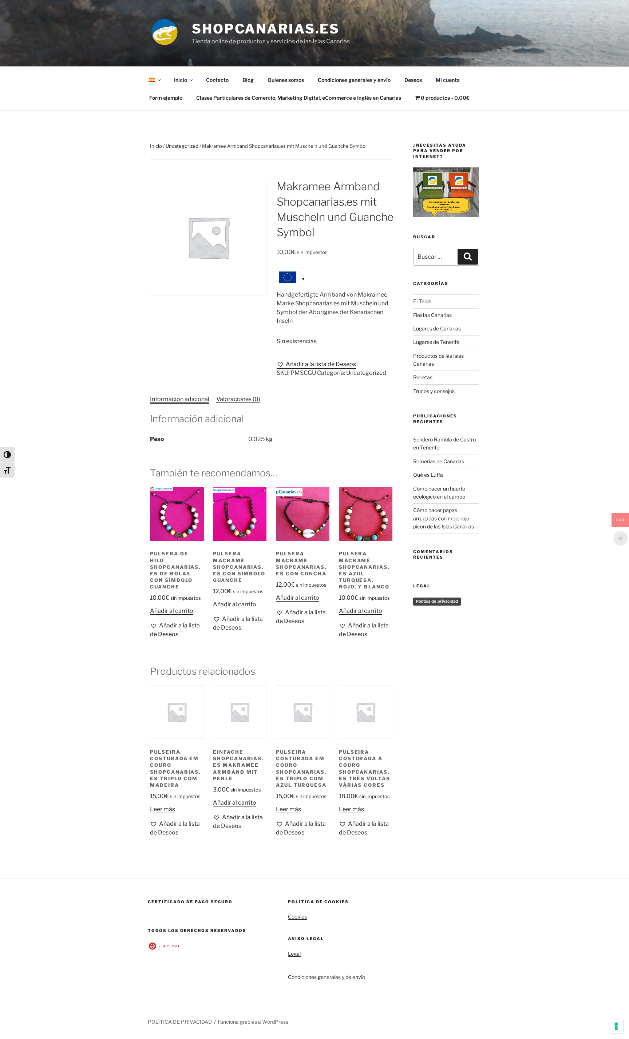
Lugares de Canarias (437, 328)
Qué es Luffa (428, 475)
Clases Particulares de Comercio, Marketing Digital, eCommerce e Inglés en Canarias (298, 98)
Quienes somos (286, 80)
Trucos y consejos (434, 391)
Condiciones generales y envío (354, 80)
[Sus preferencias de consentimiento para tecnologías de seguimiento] (616, 1026)
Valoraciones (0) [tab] (238, 399)
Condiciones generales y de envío (326, 977)
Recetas (422, 377)
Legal (294, 954)
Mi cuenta (448, 80)
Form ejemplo (165, 98)
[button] (316, 364)
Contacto (217, 80)
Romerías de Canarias (438, 461)
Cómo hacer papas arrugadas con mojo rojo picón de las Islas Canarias (443, 518)
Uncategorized (182, 146)
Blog (248, 80)
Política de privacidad (437, 601)
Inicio (180, 80)
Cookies (297, 916)
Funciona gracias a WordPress (253, 1022)
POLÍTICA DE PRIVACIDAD (180, 1022)
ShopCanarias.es (266, 29)
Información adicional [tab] (179, 399)
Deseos (413, 80)
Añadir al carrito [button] (171, 610)
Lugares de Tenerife (436, 342)
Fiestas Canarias (432, 315)
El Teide (422, 301)
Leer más (162, 809)
